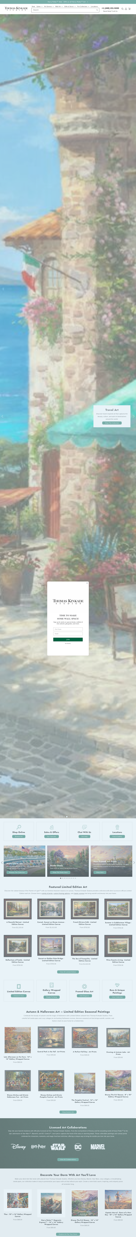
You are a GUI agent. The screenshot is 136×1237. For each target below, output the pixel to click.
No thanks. (68, 643)
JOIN (68, 640)
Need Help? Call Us (110, 11)
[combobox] (65, 10)
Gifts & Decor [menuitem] (69, 6)
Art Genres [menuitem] (48, 6)
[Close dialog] (87, 583)
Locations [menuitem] (94, 6)
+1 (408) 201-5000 (110, 8)
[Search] (97, 10)
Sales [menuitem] (39, 6)
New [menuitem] (33, 6)
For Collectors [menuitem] (82, 6)
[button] (122, 9)
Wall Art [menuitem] (58, 6)
